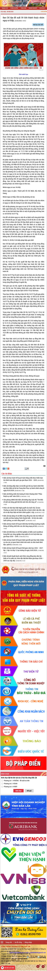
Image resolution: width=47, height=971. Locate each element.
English (43, 1)
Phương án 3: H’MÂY (10, 786)
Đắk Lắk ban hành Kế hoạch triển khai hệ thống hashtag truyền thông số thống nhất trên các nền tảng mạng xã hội (24, 526)
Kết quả (29, 791)
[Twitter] (6, 468)
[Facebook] (4, 468)
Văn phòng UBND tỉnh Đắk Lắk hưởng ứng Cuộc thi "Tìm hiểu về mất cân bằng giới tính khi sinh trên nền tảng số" (23, 502)
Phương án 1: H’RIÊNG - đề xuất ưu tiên (17, 780)
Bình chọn (18, 791)
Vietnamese (36, 1)
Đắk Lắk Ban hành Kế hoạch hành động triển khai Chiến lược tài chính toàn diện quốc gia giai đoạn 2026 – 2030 (23, 480)
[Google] (8, 468)
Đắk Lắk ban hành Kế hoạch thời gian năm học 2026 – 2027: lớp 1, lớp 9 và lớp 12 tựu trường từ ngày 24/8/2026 (23, 550)
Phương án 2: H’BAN (10, 783)
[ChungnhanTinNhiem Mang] (36, 957)
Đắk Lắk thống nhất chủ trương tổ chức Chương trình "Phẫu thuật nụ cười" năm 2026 (22, 495)
